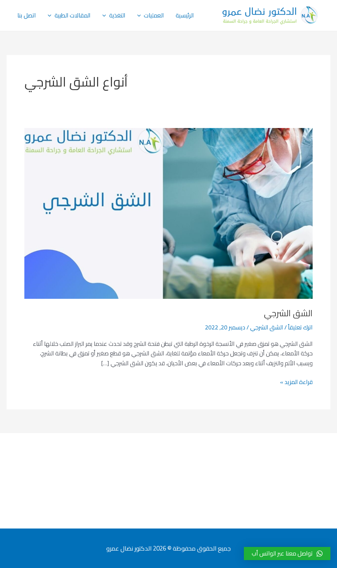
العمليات (154, 15)
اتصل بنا (26, 15)
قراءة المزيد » (296, 382)
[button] (287, 553)
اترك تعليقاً (300, 327)
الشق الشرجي (288, 313)
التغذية (117, 15)
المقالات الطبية (73, 15)
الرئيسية (185, 15)
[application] (140, 15)
